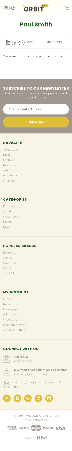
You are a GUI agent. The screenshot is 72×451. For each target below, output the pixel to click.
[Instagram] (49, 398)
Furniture (9, 206)
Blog (6, 154)
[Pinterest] (28, 398)
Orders (7, 299)
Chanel (8, 258)
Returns (8, 304)
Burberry (9, 252)
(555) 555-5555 (23, 361)
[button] (36, 43)
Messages (10, 309)
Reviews (9, 165)
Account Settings (15, 330)
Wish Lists (10, 319)
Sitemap (9, 180)
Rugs (6, 227)
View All (8, 273)
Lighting (9, 211)
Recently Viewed (14, 325)
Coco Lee (10, 263)
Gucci (7, 268)
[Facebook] (17, 398)
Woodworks (11, 216)
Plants (7, 222)
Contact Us (10, 149)
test (5, 170)
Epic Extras (10, 175)
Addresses (10, 314)
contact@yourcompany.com (34, 374)
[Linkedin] (38, 398)
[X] (7, 398)
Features (9, 160)
